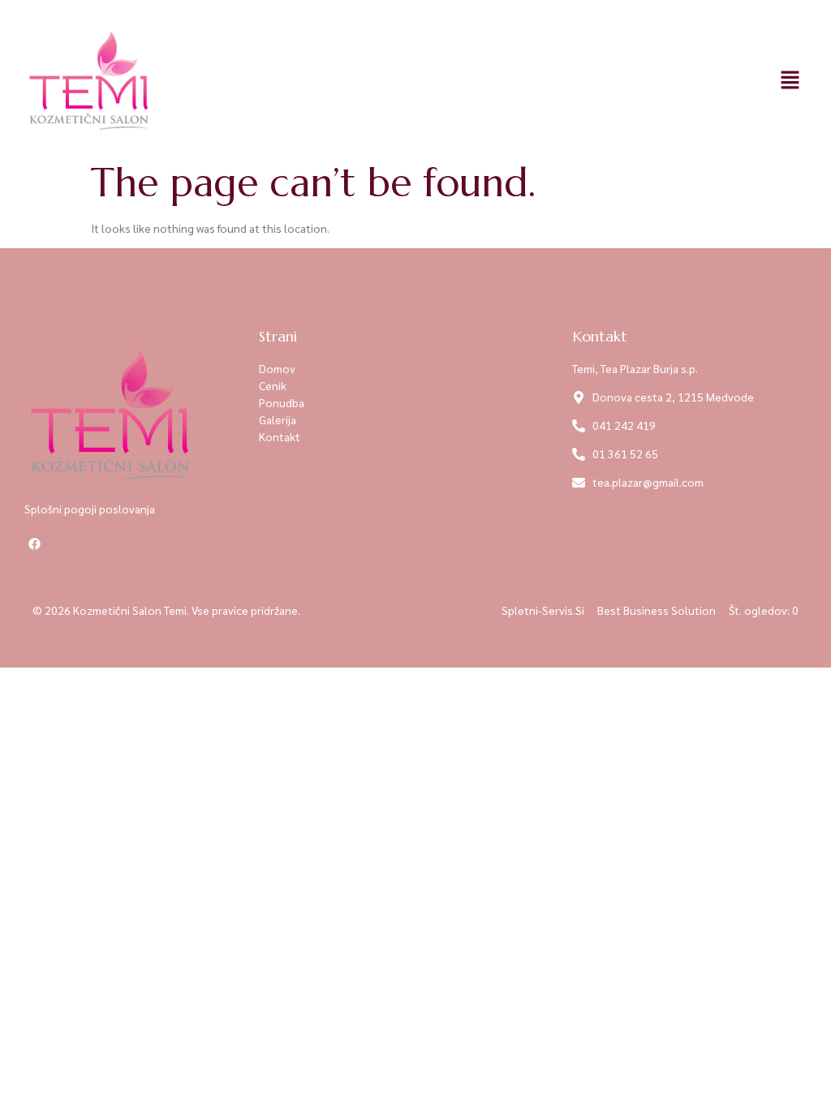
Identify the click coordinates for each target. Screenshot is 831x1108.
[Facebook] (34, 543)
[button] (790, 80)
